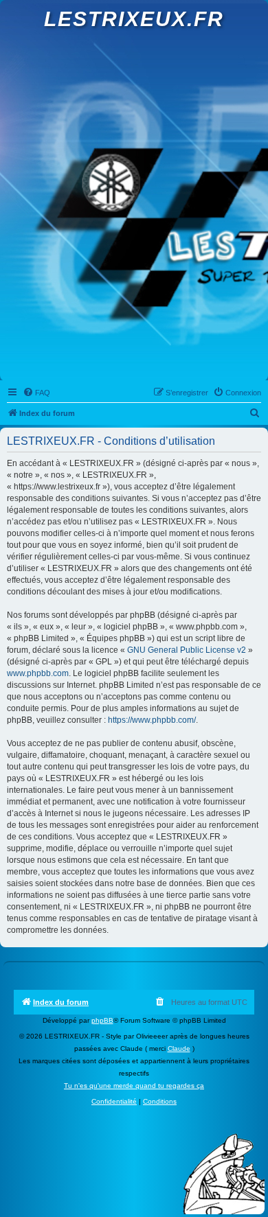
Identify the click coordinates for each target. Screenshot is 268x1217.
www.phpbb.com (38, 673)
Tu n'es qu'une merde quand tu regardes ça (134, 1085)
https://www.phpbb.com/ (152, 720)
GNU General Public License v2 (186, 650)
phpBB (102, 1020)
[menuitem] (36, 392)
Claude (179, 1048)
